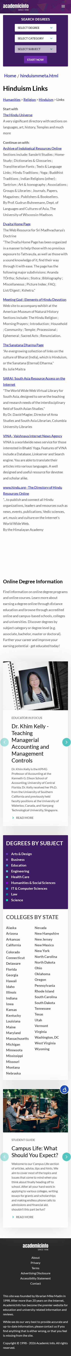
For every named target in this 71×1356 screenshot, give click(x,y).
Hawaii (11, 981)
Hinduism (46, 100)
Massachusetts (17, 1039)
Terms (35, 1268)
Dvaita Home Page (16, 224)
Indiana (11, 998)
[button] (63, 6)
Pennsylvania (45, 986)
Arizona (12, 933)
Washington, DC (47, 1037)
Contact (35, 1283)
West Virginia (45, 1043)
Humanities (11, 100)
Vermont (41, 1026)
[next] (66, 742)
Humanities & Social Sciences (33, 883)
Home (10, 75)
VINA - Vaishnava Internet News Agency (32, 436)
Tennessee (43, 1008)
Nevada (40, 928)
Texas (39, 1014)
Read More (25, 817)
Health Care (20, 877)
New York (42, 951)
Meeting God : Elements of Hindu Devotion (34, 300)
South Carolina (46, 997)
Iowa (9, 1004)
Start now (35, 59)
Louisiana (13, 1021)
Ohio (38, 968)
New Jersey (43, 939)
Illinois (11, 992)
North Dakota (45, 962)
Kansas (11, 1010)
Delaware (13, 963)
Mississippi (14, 1056)
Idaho (10, 987)
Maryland (13, 1033)
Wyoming (42, 1049)
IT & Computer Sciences (29, 888)
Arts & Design (21, 854)
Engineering (20, 871)
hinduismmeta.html (39, 75)
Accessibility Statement (35, 1278)
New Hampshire (47, 933)
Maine (11, 1027)
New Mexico (44, 945)
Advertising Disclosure (35, 1273)
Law (14, 894)
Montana (13, 1067)
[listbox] (35, 743)
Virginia (41, 1032)
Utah (38, 1020)
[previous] (4, 742)
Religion (29, 100)
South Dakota (45, 1003)
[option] (35, 743)
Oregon (40, 980)
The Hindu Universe (17, 115)
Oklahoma (42, 974)
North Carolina (46, 957)
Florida (11, 969)
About (35, 1257)
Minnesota (14, 1050)
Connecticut (15, 958)
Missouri (12, 1062)
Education (18, 865)
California (13, 945)
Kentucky (13, 1016)
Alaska (11, 928)
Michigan (13, 1044)
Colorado (13, 952)
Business (18, 860)
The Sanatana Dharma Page (23, 345)
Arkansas (13, 939)
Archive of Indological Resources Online (32, 148)
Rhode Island (44, 991)
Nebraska (13, 1073)
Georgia (12, 975)
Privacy (35, 1262)
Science (17, 900)
